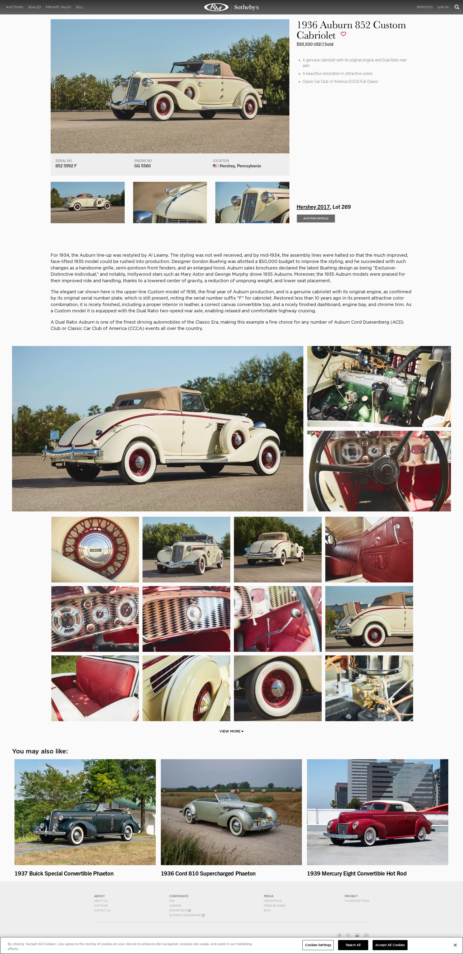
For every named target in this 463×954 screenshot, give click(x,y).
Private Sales (58, 7)
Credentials (272, 900)
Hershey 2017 (313, 206)
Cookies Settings (357, 900)
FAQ (172, 900)
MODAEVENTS (178, 910)
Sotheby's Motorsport (185, 915)
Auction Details (315, 218)
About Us (100, 900)
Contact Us (102, 910)
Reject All (353, 945)
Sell (80, 7)
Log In (443, 7)
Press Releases (275, 905)
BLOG (267, 910)
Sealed (34, 7)
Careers (175, 905)
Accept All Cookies (390, 945)
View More (230, 731)
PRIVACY (351, 896)
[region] (231, 945)
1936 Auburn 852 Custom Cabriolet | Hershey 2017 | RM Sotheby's (231, 7)
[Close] (455, 945)
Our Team (101, 905)
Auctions (14, 7)
